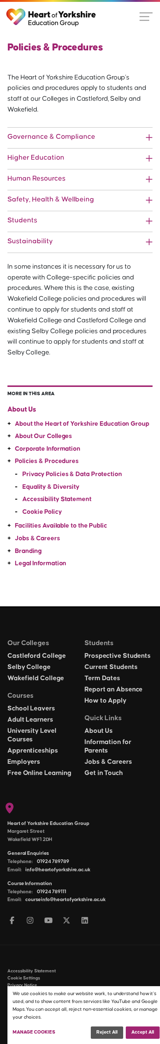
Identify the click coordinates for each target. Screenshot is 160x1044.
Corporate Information (47, 449)
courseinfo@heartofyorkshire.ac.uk (65, 899)
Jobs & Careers (37, 538)
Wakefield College (35, 678)
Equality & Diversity (50, 487)
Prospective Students (117, 656)
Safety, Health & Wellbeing (50, 199)
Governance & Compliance (51, 136)
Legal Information (40, 563)
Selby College (29, 667)
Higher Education (35, 157)
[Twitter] (66, 921)
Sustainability (30, 241)
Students (22, 220)
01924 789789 (53, 861)
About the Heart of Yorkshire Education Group (82, 424)
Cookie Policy (42, 512)
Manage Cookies (34, 1032)
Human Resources (36, 178)
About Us (21, 409)
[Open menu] (146, 16)
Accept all (142, 1032)
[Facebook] (12, 921)
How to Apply (105, 700)
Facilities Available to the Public (61, 525)
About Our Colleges (43, 436)
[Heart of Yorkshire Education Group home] (51, 13)
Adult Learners (30, 719)
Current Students (110, 667)
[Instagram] (30, 921)
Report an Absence (113, 689)
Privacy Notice (22, 985)
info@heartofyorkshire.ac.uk (57, 869)
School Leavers (31, 708)
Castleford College (36, 656)
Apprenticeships (32, 750)
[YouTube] (48, 921)
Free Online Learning (39, 773)
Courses (20, 695)
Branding (28, 551)
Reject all (107, 1032)
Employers (23, 762)
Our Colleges (28, 643)
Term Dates (102, 678)
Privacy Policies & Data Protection (72, 474)
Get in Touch (103, 773)
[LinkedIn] (85, 921)
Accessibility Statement (57, 499)
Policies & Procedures (47, 461)
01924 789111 (51, 891)
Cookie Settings (23, 978)
